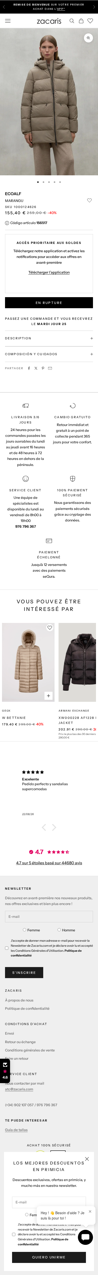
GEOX (6, 710)
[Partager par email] (50, 368)
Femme (36, 1215)
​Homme (68, 930)
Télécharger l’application (49, 272)
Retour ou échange (20, 1042)
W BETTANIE (14, 718)
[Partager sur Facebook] (29, 368)
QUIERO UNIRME (49, 1257)
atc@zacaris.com (19, 1089)
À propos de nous (19, 1000)
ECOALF (13, 193)
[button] (45, 827)
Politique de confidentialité (27, 1008)
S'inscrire (24, 973)
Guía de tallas (16, 1130)
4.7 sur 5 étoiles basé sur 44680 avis (49, 862)
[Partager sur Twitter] (36, 368)
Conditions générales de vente (30, 1050)
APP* (61, 9)
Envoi (9, 1033)
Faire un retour (16, 1058)
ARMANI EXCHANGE (74, 710)
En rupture (49, 303)
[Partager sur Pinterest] (43, 368)
